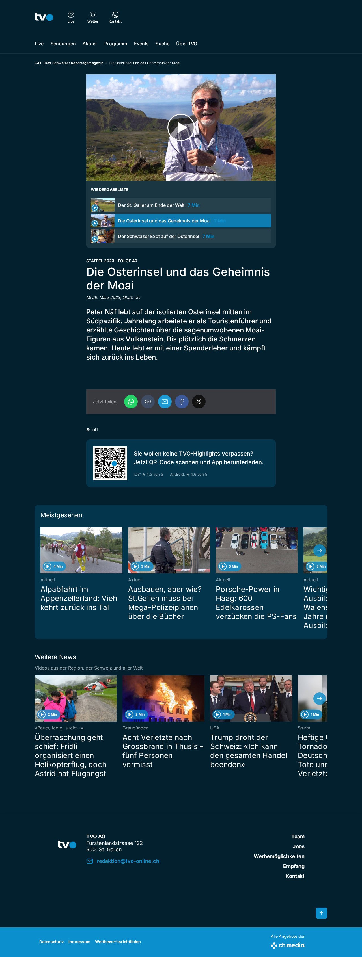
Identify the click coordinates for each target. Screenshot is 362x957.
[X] (199, 401)
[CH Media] (288, 944)
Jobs (299, 846)
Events (141, 43)
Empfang (294, 866)
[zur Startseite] (44, 17)
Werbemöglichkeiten (279, 856)
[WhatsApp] (131, 401)
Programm (115, 43)
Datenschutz (51, 941)
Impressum (79, 941)
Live (39, 43)
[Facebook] (182, 401)
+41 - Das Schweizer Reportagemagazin (69, 63)
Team (298, 836)
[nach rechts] (319, 550)
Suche (162, 43)
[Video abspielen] (181, 127)
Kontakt (295, 876)
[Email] (165, 401)
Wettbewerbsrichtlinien (118, 941)
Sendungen (63, 43)
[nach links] (42, 550)
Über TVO (186, 43)
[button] (148, 401)
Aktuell (90, 43)
